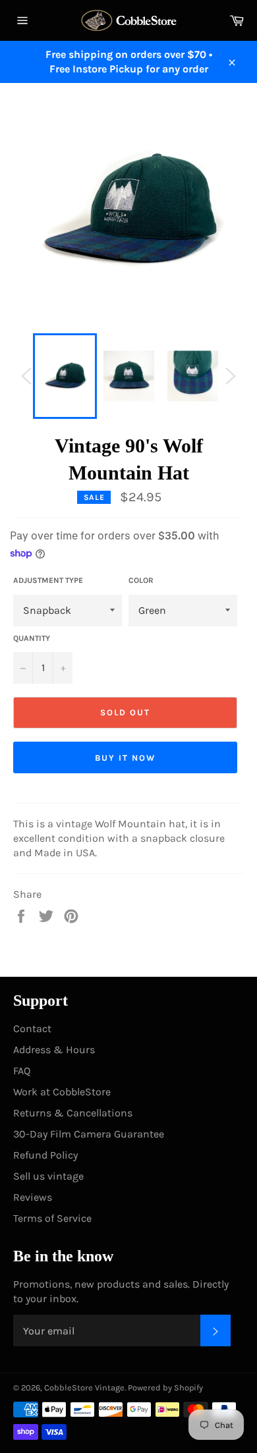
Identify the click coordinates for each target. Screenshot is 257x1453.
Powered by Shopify (165, 1387)
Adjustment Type (48, 580)
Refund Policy (45, 1155)
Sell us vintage (48, 1176)
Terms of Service (52, 1218)
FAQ (21, 1070)
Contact (32, 1028)
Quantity (31, 638)
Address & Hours (54, 1049)
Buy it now (125, 758)
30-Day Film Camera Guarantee (88, 1134)
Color (141, 580)
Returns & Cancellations (72, 1113)
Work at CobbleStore (62, 1091)
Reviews (32, 1197)
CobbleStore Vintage (84, 1387)
